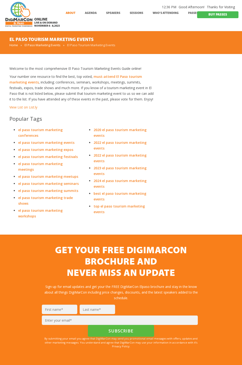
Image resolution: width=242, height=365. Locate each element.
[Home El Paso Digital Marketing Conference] (19, 16)
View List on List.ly (23, 107)
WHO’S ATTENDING (166, 13)
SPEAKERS (113, 13)
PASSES (193, 13)
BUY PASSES (217, 15)
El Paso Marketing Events (42, 45)
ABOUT (70, 13)
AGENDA (91, 13)
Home (13, 45)
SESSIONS (136, 13)
